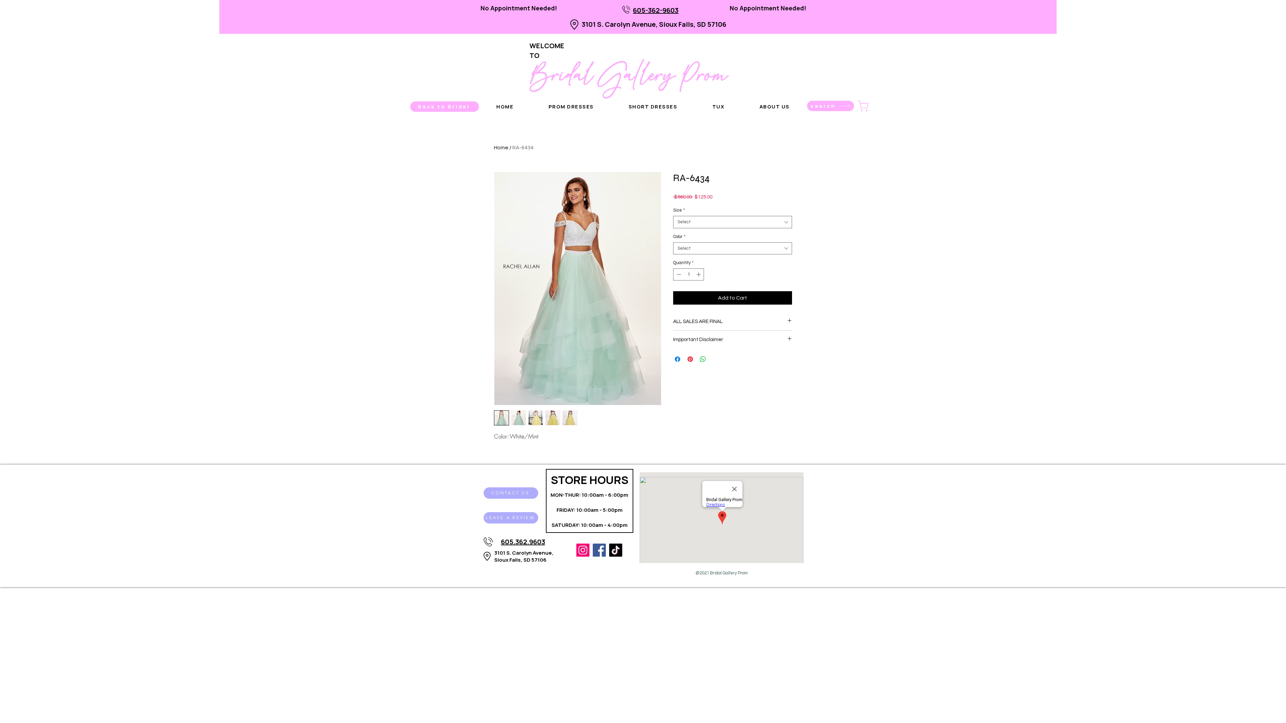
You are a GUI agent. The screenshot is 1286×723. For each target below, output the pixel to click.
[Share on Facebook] (677, 359)
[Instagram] (582, 550)
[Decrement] (678, 274)
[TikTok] (615, 550)
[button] (774, 106)
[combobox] (732, 222)
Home (501, 147)
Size (679, 210)
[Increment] (699, 274)
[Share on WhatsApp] (703, 359)
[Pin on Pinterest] (690, 359)
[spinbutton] (688, 274)
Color (679, 236)
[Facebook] (599, 550)
